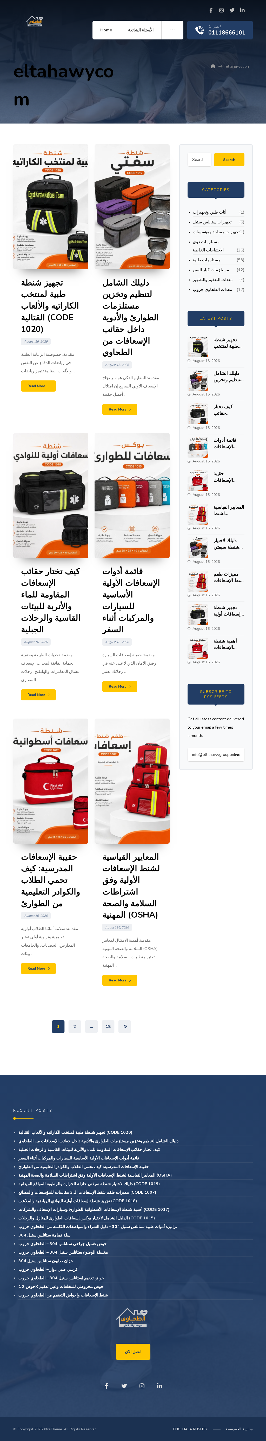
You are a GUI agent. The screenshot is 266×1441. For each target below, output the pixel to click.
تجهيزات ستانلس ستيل (212, 222)
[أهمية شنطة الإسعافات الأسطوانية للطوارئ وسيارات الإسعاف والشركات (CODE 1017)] (198, 648)
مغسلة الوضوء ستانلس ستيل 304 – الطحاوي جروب (63, 1252)
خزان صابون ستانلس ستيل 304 (45, 1261)
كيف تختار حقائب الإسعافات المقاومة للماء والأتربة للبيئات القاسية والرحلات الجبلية (89, 1149)
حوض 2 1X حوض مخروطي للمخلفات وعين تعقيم (61, 1286)
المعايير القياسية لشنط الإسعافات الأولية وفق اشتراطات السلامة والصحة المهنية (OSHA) (95, 1175)
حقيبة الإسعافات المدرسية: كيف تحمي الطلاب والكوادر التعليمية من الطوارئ (83, 1167)
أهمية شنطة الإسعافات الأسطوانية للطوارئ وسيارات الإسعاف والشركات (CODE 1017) (94, 1209)
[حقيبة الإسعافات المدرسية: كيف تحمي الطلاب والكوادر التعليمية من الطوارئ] (198, 480)
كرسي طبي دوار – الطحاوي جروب (48, 1269)
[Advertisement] (133, 78)
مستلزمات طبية (207, 260)
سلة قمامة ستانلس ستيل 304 (44, 1235)
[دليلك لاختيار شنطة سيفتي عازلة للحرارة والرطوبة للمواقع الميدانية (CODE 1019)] (198, 547)
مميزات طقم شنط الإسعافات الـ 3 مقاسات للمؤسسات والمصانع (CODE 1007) (87, 1192)
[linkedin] (242, 10)
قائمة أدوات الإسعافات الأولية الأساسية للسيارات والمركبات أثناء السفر (78, 1158)
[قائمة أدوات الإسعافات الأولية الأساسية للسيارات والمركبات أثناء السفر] (198, 447)
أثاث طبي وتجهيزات (209, 212)
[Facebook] (211, 10)
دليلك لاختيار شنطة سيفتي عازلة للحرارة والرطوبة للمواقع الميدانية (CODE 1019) (89, 1184)
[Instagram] (221, 10)
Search (229, 159)
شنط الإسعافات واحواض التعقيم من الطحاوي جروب (63, 1295)
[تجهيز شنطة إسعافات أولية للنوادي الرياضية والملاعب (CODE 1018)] (198, 614)
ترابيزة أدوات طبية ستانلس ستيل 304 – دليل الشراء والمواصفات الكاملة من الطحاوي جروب (97, 1227)
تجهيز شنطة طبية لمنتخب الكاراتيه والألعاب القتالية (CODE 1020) (75, 1132)
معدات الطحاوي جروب (212, 289)
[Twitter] (232, 10)
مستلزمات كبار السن (211, 270)
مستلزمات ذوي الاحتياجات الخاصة (208, 246)
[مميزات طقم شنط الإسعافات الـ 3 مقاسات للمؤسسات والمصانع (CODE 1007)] (198, 581)
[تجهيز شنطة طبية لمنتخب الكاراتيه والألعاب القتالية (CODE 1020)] (198, 347)
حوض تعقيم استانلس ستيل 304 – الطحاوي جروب (61, 1278)
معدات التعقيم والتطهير (213, 280)
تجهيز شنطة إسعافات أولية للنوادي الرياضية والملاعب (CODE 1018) (77, 1201)
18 (108, 1026)
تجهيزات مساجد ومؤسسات (216, 232)
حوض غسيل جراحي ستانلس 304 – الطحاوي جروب (62, 1244)
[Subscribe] (238, 755)
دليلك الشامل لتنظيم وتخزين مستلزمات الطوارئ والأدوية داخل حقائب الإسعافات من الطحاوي (98, 1141)
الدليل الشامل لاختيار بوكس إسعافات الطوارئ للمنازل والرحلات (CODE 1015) (86, 1218)
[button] (172, 30)
